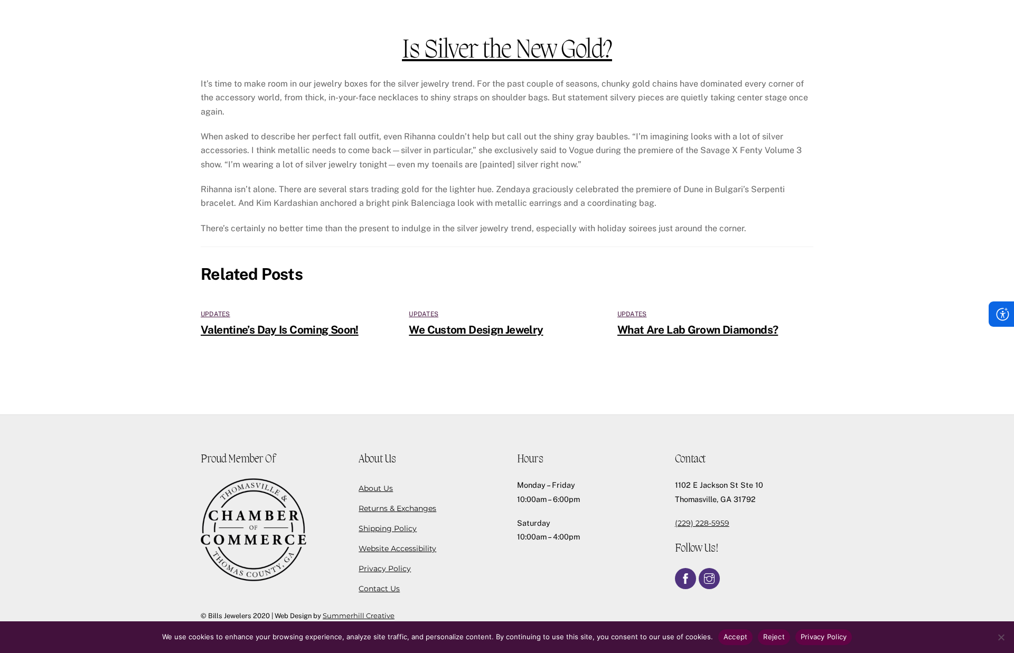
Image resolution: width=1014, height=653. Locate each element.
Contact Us (379, 588)
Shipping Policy (388, 528)
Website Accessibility (397, 548)
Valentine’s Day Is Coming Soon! (280, 329)
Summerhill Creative (359, 615)
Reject (774, 636)
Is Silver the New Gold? (507, 50)
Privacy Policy (385, 568)
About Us (376, 488)
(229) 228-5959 (702, 523)
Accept (736, 636)
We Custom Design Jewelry (476, 329)
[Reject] (1001, 637)
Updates (215, 314)
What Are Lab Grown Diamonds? (697, 329)
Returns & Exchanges (397, 508)
